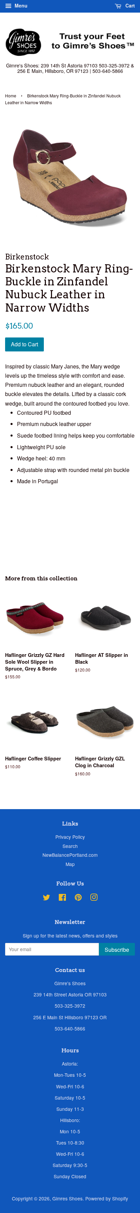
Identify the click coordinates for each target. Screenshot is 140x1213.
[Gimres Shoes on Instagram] (94, 898)
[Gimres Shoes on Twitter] (46, 898)
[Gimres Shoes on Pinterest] (78, 898)
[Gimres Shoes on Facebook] (62, 898)
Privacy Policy (70, 836)
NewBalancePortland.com (70, 854)
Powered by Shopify (106, 1198)
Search (70, 845)
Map (70, 864)
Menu (20, 5)
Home (10, 95)
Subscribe (117, 950)
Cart (129, 5)
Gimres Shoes (67, 1198)
